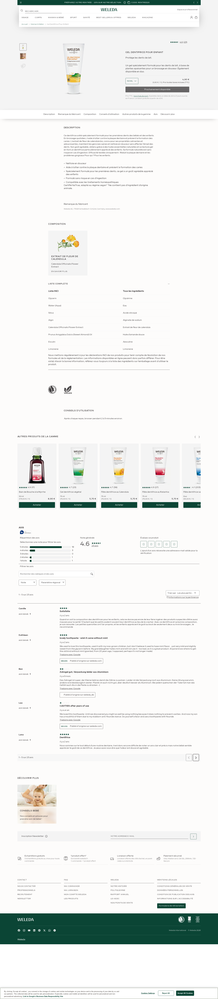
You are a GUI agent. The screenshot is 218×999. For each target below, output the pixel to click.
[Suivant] (197, 2)
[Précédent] (194, 2)
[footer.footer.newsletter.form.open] (193, 836)
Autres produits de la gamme (136, 114)
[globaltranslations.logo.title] (109, 9)
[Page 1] (23, 47)
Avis (156, 114)
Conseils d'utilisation (109, 114)
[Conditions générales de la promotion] (124, 2)
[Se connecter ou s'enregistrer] (191, 17)
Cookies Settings (148, 993)
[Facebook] (18, 930)
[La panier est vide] (196, 17)
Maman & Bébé (37, 24)
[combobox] (130, 81)
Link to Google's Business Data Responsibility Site (43, 996)
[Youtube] (29, 930)
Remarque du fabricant (69, 114)
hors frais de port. (141, 96)
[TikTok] (54, 930)
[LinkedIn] (34, 930)
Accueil (25, 24)
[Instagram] (24, 930)
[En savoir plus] (52, 389)
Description (49, 114)
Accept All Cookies (185, 993)
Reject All (166, 993)
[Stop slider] (20, 2)
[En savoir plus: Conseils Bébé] (37, 804)
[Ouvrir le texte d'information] (46, 836)
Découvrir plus (168, 114)
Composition (90, 114)
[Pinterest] (39, 930)
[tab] (23, 47)
